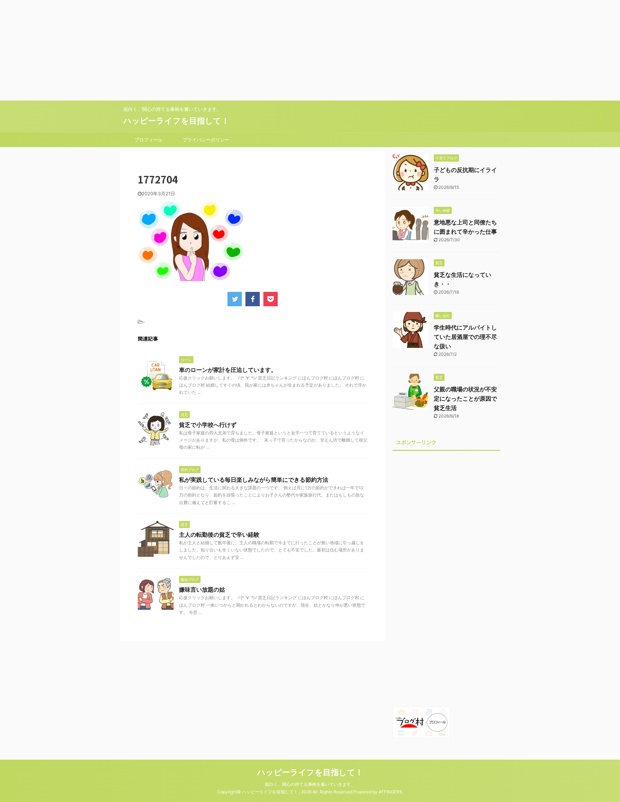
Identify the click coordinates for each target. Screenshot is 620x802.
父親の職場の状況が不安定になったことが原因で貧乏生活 (465, 398)
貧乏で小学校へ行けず (207, 424)
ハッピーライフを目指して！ (176, 120)
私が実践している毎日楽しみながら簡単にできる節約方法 (253, 479)
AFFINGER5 (390, 791)
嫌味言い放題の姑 (202, 589)
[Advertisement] (215, 50)
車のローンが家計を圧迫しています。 (228, 369)
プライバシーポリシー (206, 140)
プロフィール (149, 140)
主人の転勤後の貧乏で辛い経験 (219, 534)
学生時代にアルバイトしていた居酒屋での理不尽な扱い (465, 337)
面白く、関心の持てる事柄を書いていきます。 (310, 784)
